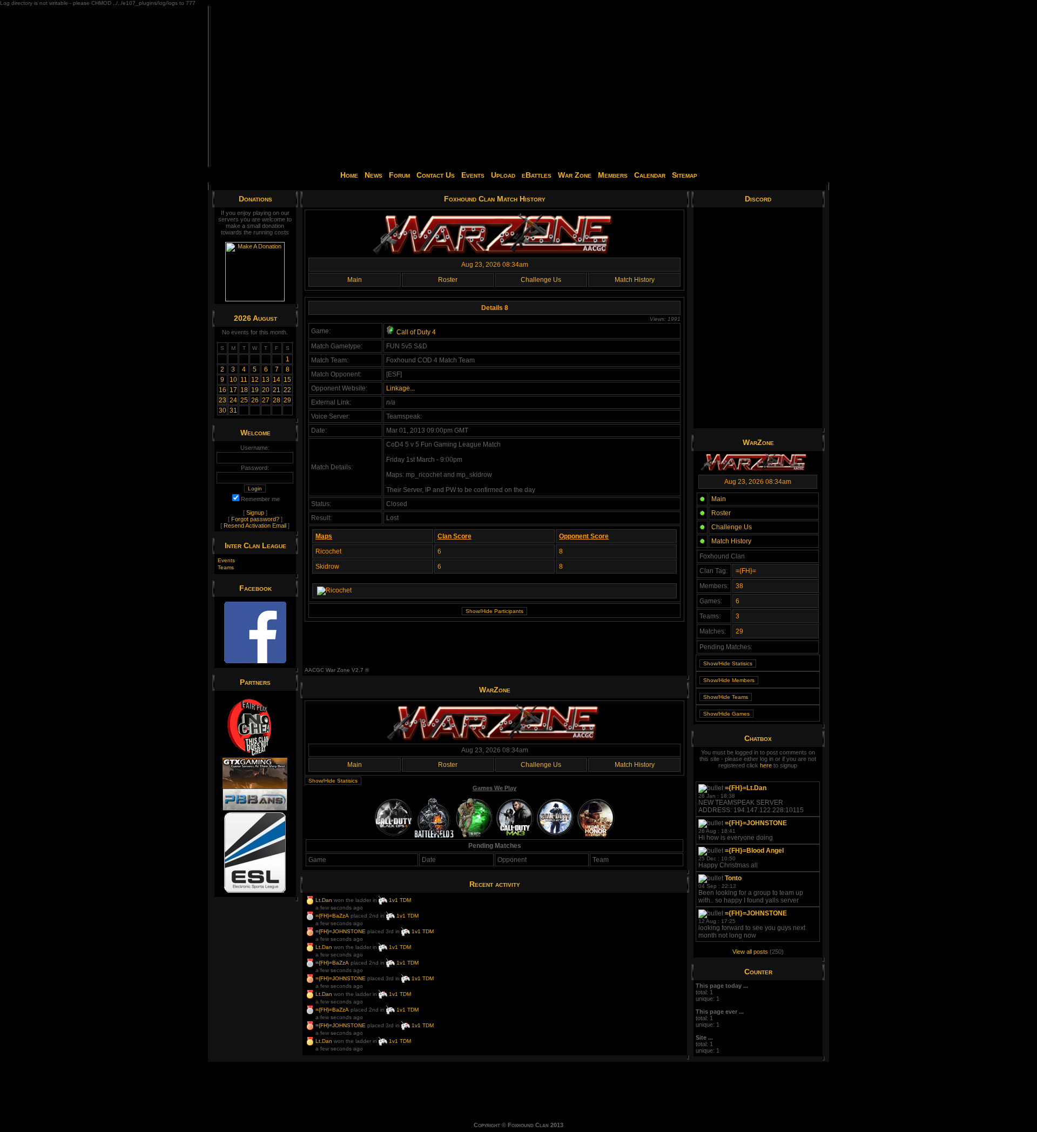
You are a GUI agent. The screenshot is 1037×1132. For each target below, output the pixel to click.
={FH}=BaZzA (332, 915)
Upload (503, 175)
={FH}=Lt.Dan (745, 788)
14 (276, 379)
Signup (255, 512)
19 (255, 390)
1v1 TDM (400, 899)
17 (233, 390)
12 (255, 379)
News (373, 175)
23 (222, 400)
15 (287, 379)
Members (613, 175)
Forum (399, 175)
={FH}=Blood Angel (754, 850)
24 (233, 400)
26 (255, 400)
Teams (226, 567)
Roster (447, 280)
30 (222, 410)
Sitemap (684, 175)
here (766, 765)
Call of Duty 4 (415, 332)
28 (276, 400)
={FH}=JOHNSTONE (340, 931)
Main (354, 280)
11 (243, 379)
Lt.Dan (323, 899)
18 (244, 390)
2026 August (255, 318)
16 (222, 390)
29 (287, 400)
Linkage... (400, 388)
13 (266, 379)
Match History (635, 280)
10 (233, 379)
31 (233, 410)
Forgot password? (255, 519)
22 (287, 390)
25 (244, 400)
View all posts (750, 951)
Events (472, 175)
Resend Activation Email (255, 525)
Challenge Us (541, 280)
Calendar (649, 175)
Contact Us (435, 175)
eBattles (536, 175)
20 (266, 390)
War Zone (574, 175)
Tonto (733, 878)
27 (266, 400)
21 (276, 390)
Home (349, 175)
